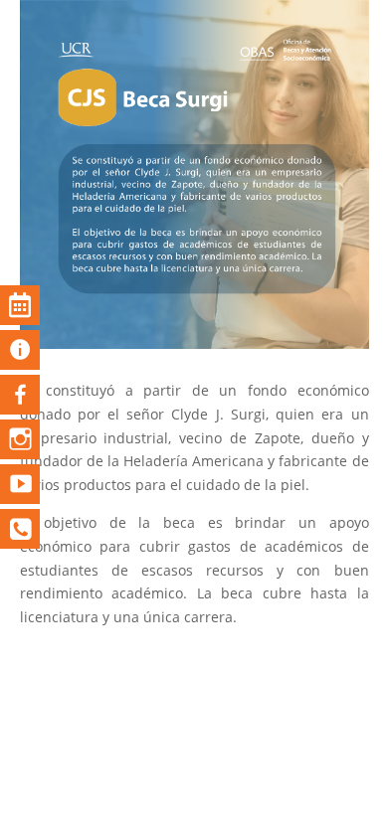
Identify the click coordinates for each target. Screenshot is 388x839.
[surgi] (194, 343)
